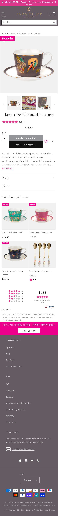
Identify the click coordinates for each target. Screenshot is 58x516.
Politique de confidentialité (21, 506)
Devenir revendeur (14, 366)
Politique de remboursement (44, 506)
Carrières (10, 360)
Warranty (10, 416)
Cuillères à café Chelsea (40, 271)
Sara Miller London (18, 502)
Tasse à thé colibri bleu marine (12, 273)
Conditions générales (15, 409)
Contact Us (11, 422)
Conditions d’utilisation (15, 510)
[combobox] (29, 22)
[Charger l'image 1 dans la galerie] (14, 103)
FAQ (7, 384)
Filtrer (8, 310)
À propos (10, 347)
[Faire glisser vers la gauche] (3, 104)
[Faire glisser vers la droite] (55, 104)
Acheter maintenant (26, 144)
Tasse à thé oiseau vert (12, 233)
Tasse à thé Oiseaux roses (40, 233)
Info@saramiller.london (23, 449)
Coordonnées (50, 510)
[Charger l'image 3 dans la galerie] (44, 103)
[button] (54, 14)
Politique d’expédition (34, 510)
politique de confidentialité (18, 403)
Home (5, 33)
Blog (8, 353)
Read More (7, 168)
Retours (9, 397)
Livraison (10, 390)
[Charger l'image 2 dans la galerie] (29, 103)
